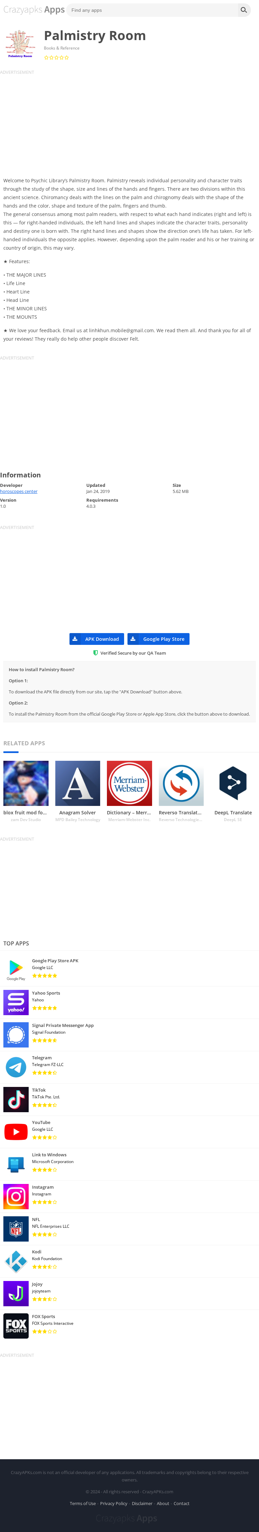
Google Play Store (163, 639)
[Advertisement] (129, 122)
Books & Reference (62, 48)
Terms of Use (83, 1503)
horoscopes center (18, 491)
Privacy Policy (113, 1503)
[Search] (244, 10)
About (163, 1503)
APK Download (102, 639)
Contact (182, 1503)
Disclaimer (142, 1503)
